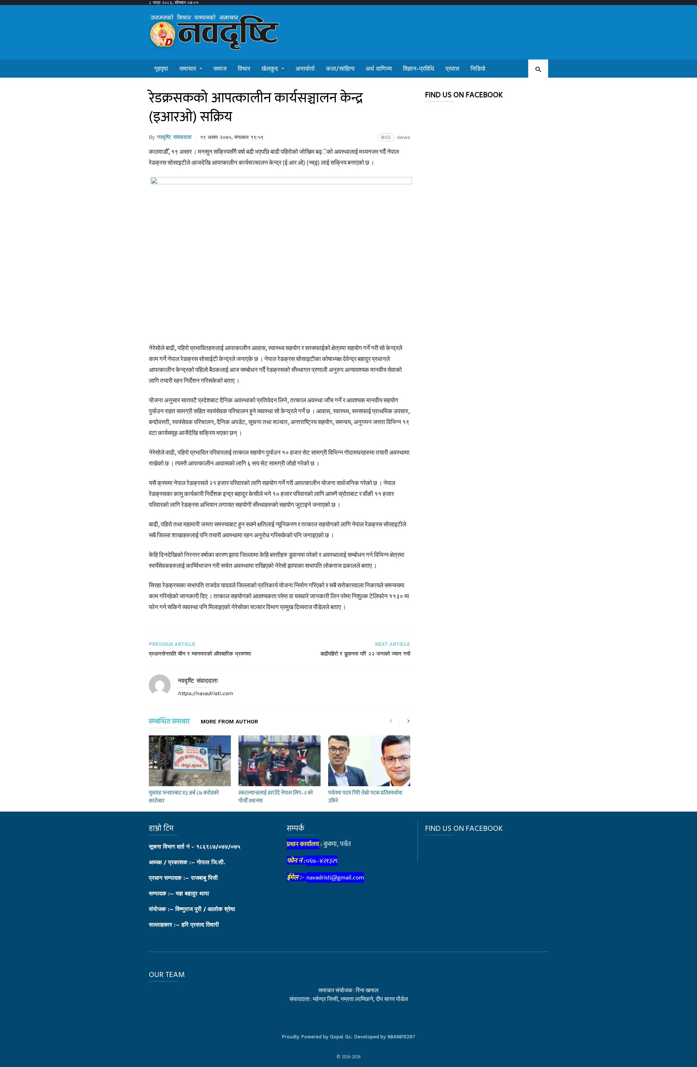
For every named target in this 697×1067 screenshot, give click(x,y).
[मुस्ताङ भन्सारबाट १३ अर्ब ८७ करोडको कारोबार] (190, 760)
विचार (244, 68)
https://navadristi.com (205, 693)
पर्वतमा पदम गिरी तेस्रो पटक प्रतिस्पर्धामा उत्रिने (365, 796)
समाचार (187, 68)
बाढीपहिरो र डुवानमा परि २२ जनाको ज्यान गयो (365, 654)
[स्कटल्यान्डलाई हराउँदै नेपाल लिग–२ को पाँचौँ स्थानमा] (280, 760)
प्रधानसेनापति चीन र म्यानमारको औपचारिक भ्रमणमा (200, 654)
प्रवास (452, 68)
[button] (538, 69)
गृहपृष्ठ (161, 68)
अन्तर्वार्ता (305, 68)
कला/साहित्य (340, 68)
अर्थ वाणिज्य (379, 68)
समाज (220, 68)
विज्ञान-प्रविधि (418, 68)
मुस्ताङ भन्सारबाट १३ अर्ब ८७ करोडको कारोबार (184, 796)
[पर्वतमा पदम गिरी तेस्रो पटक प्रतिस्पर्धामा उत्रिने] (369, 760)
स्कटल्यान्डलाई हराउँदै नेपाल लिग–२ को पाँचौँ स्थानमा (276, 796)
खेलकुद (269, 68)
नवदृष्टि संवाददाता (174, 137)
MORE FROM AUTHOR (229, 722)
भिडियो (477, 68)
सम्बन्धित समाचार (169, 723)
